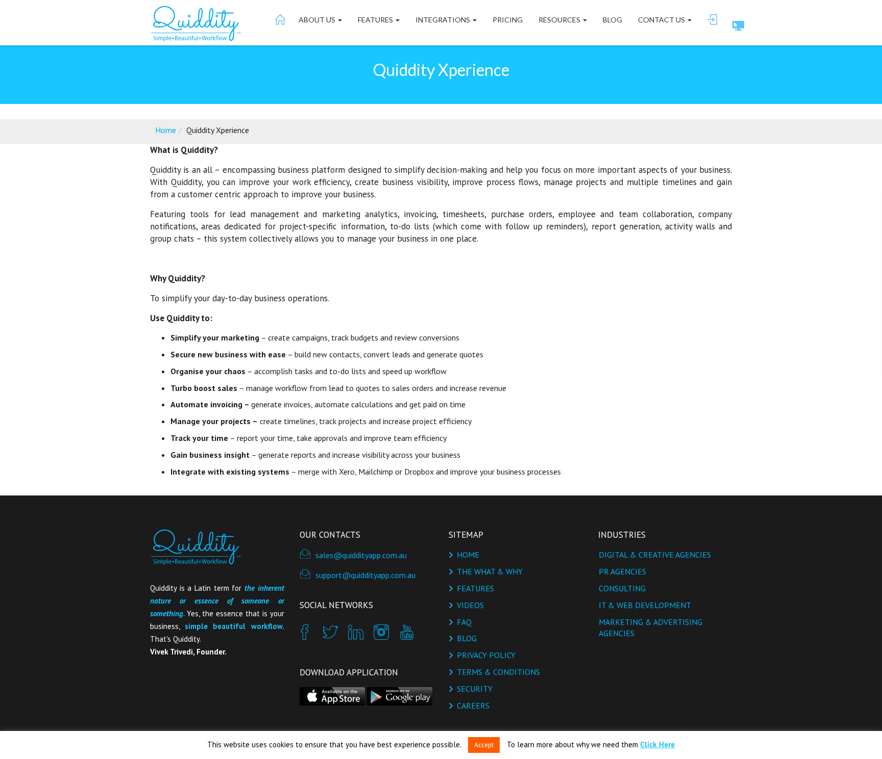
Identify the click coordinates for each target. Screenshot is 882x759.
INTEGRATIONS (443, 19)
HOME (279, 19)
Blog (612, 19)
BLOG (467, 638)
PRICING (508, 19)
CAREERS (473, 705)
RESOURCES (560, 19)
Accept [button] (484, 745)
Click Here (657, 744)
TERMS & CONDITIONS (498, 672)
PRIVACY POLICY (486, 655)
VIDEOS (470, 605)
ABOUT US (318, 19)
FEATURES (376, 19)
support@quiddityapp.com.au (365, 575)
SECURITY (475, 689)
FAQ (464, 622)
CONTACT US (662, 19)
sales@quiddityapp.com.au (361, 555)
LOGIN (711, 19)
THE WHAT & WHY (490, 571)
